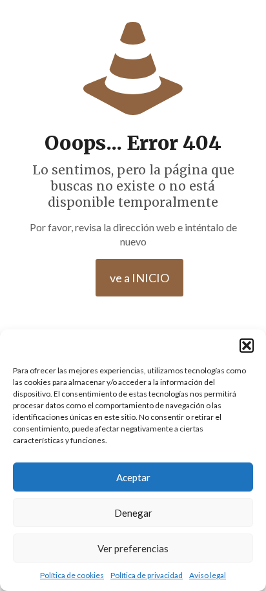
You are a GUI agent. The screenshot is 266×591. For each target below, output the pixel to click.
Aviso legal (207, 575)
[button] (246, 345)
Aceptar (133, 477)
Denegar (133, 513)
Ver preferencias (133, 548)
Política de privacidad (146, 575)
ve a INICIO (139, 278)
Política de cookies (72, 575)
